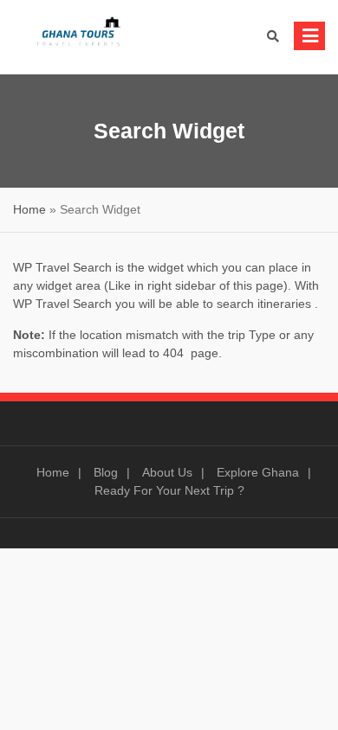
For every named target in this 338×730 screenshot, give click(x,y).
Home (29, 209)
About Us (167, 472)
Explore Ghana (258, 472)
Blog (106, 472)
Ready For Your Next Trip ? (169, 490)
